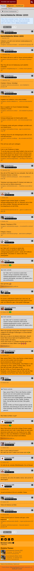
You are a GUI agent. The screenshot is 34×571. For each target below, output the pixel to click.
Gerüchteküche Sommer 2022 (14, 550)
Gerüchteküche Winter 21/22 (14, 556)
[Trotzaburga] (3, 552)
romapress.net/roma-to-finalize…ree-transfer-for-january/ (16, 44)
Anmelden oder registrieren (8, 1)
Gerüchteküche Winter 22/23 (14, 15)
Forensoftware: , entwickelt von (17, 568)
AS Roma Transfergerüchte (12, 553)
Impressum (16, 564)
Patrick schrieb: (7, 389)
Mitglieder (10, 6)
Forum (3, 6)
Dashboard (19, 6)
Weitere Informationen (22, 22)
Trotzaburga (9, 552)
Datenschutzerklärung (7, 564)
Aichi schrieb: (7, 270)
